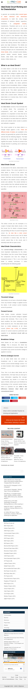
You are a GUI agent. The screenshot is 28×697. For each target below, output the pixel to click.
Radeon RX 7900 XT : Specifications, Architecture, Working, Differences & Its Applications (13, 508)
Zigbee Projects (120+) (9, 598)
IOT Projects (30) (8, 561)
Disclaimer (8, 679)
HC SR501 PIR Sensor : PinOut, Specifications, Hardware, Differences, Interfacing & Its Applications (13, 514)
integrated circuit (19, 23)
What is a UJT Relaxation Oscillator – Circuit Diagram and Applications (14, 643)
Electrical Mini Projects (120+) (11, 545)
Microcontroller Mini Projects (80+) (12, 568)
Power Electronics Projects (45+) (12, 578)
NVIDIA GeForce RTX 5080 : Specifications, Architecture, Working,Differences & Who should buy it (13, 502)
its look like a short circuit (18, 233)
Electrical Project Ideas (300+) (11, 548)
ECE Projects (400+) (9, 538)
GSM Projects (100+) (9, 555)
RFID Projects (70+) (8, 583)
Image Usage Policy (16, 677)
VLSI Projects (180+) (9, 593)
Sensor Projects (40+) (9, 588)
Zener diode (4, 52)
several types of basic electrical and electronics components (14, 17)
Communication (7, 615)
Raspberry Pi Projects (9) (10, 581)
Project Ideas (7, 622)
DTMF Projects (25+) (9, 535)
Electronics (6, 620)
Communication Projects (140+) (11, 533)
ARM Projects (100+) (9, 530)
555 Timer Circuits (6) (9, 523)
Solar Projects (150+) (9, 591)
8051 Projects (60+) (8, 525)
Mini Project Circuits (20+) (10, 571)
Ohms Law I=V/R (12, 328)
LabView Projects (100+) (10, 563)
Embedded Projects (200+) (10, 553)
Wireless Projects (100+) (10, 596)
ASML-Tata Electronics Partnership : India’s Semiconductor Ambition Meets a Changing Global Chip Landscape (13, 481)
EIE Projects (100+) (8, 543)
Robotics (6, 625)
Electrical (6, 617)
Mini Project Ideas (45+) (9, 573)
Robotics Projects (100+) (10, 586)
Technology (6, 627)
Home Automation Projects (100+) (12, 558)
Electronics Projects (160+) (10, 550)
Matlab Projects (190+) (9, 566)
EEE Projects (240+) (9, 540)
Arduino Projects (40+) (9, 528)
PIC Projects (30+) (8, 576)
